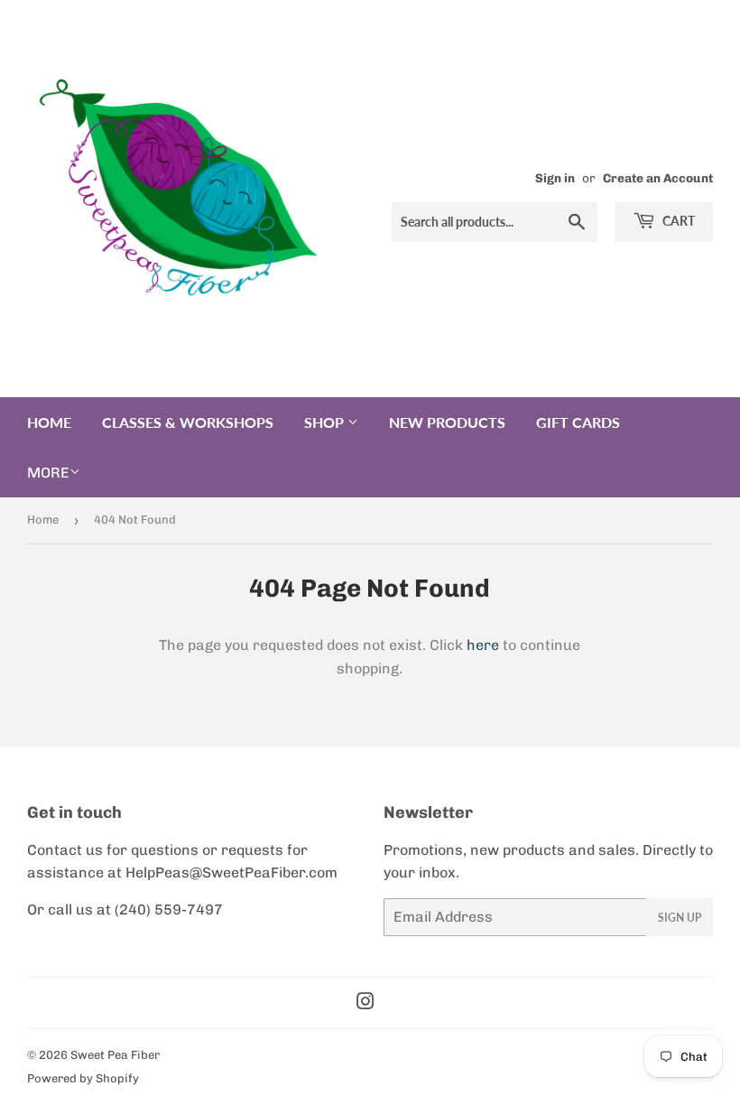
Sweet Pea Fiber (115, 1055)
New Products (447, 422)
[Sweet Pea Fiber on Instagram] (365, 1003)
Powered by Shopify (83, 1078)
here (483, 645)
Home (49, 422)
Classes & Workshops (187, 422)
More (48, 472)
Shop (325, 422)
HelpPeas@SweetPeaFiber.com (231, 872)
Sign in (555, 178)
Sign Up (679, 917)
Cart (677, 220)
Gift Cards (578, 422)
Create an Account (658, 178)
